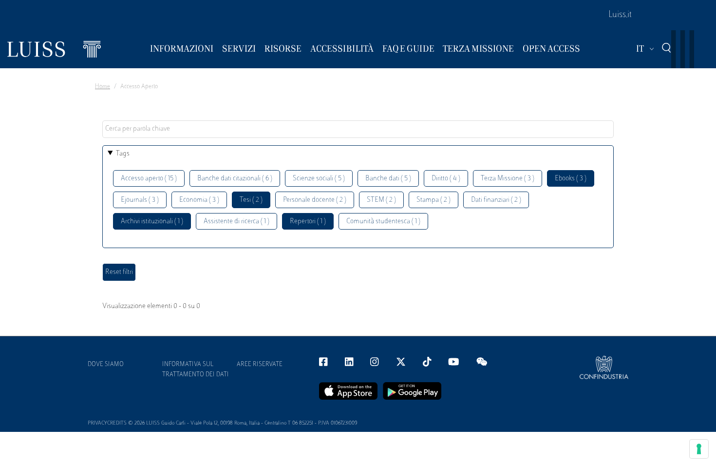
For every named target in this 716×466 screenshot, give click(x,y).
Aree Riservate (260, 365)
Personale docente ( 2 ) (314, 200)
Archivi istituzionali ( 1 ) (152, 221)
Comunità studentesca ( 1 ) (383, 221)
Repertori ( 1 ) (308, 221)
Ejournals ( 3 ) (140, 200)
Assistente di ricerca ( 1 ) (236, 221)
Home (102, 87)
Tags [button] (123, 153)
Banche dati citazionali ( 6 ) (234, 178)
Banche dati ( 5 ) (388, 178)
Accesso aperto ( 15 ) (149, 178)
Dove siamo (106, 365)
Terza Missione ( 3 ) (507, 178)
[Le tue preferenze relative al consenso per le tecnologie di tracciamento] (699, 449)
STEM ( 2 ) (381, 200)
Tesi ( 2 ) (251, 200)
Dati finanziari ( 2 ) (496, 200)
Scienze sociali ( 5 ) (319, 178)
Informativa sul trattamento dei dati (195, 370)
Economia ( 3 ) (199, 200)
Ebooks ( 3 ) (570, 178)
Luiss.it (620, 15)
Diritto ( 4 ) (446, 178)
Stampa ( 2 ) (433, 200)
